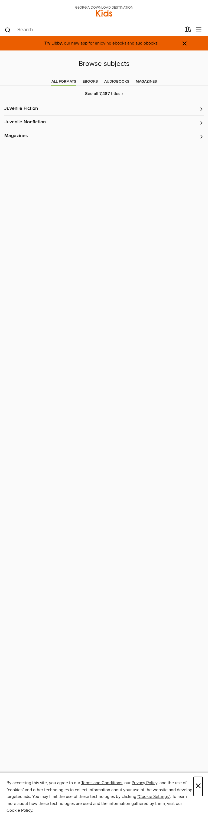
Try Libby (53, 43)
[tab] (63, 81)
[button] (104, 109)
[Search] (7, 29)
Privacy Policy (144, 783)
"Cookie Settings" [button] (153, 796)
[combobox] (92, 29)
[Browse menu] (199, 29)
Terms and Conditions (101, 783)
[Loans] (188, 30)
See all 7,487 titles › (104, 94)
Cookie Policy (19, 810)
